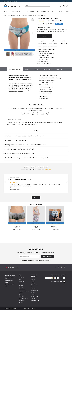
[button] (5, 181)
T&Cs (25, 308)
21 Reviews (47, 21)
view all (36, 197)
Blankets (33, 279)
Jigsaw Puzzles (34, 296)
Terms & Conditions (23, 291)
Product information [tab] (15, 69)
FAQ (20, 283)
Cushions (33, 288)
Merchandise (22, 300)
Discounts (21, 281)
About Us (21, 302)
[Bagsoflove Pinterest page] (64, 267)
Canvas (33, 286)
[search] (48, 5)
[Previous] (6, 33)
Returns (21, 287)
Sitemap (33, 308)
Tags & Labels (34, 284)
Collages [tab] (37, 69)
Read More (61, 31)
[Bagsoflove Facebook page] (56, 267)
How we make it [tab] (48, 69)
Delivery (21, 285)
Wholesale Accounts (21, 295)
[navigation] (12, 267)
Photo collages (34, 290)
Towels (33, 281)
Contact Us (21, 277)
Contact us (65, 1)
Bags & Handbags (35, 300)
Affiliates (21, 293)
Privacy (28, 308)
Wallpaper (33, 298)
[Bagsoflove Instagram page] (61, 267)
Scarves (33, 292)
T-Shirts (33, 294)
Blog (20, 279)
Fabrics (33, 283)
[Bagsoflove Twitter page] (58, 267)
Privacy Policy (22, 289)
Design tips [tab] (59, 69)
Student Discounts (23, 298)
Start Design (44, 36)
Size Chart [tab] (27, 69)
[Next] (32, 33)
